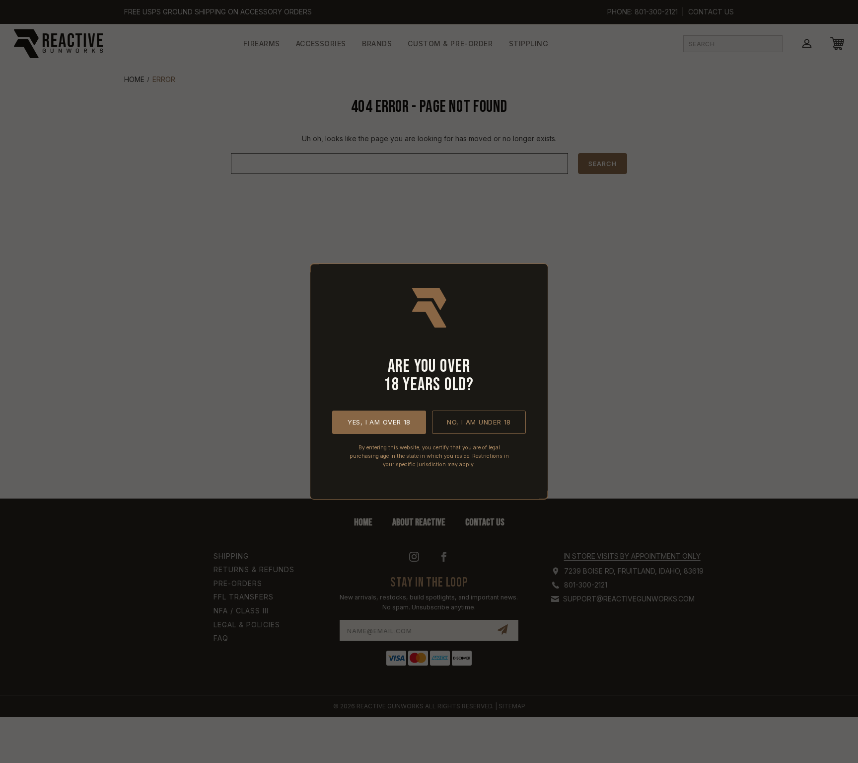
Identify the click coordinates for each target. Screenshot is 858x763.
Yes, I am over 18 (379, 422)
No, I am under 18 (479, 422)
